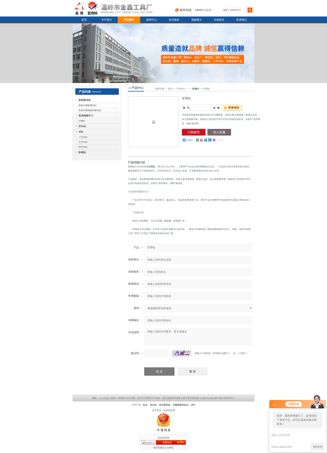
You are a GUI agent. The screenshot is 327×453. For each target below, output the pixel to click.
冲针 (81, 131)
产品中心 (138, 87)
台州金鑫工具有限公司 (117, 8)
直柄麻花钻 (85, 100)
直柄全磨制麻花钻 (88, 105)
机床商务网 (169, 410)
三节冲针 (83, 142)
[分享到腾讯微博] (205, 139)
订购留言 (194, 132)
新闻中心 (151, 19)
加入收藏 (219, 132)
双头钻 (82, 126)
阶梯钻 (82, 152)
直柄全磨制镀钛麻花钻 (90, 110)
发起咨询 (317, 446)
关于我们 (106, 19)
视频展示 (196, 19)
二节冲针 (83, 137)
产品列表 (85, 91)
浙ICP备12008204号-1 (224, 398)
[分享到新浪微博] (201, 139)
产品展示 (129, 19)
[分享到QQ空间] (197, 139)
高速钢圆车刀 (86, 115)
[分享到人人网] (210, 139)
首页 (84, 19)
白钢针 (82, 121)
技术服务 (174, 19)
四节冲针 (83, 147)
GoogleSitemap (206, 398)
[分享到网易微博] (214, 139)
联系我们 (241, 19)
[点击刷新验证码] (181, 353)
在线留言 (219, 19)
